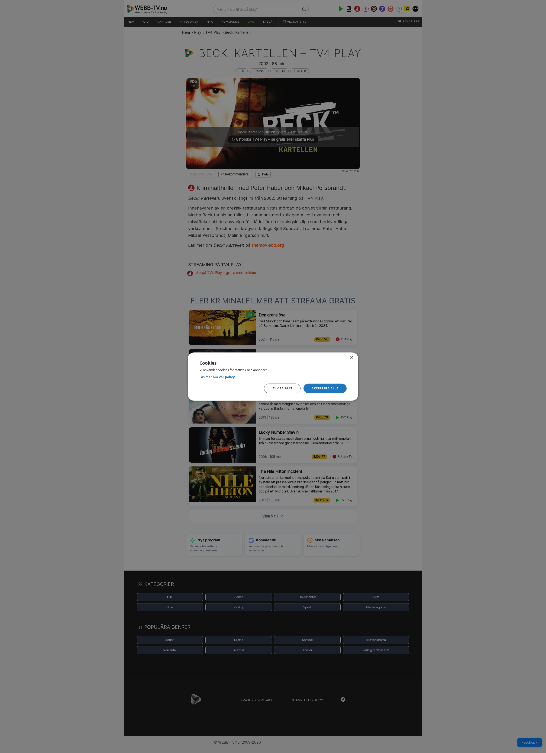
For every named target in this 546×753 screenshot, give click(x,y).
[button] (325, 388)
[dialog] (273, 376)
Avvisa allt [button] (282, 388)
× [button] (351, 357)
